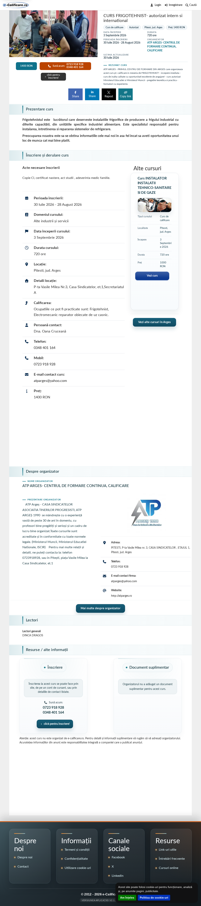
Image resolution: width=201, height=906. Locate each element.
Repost (109, 96)
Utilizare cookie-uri (78, 868)
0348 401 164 (44, 348)
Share (75, 96)
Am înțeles (127, 897)
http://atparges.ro (121, 595)
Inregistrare (175, 5)
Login (158, 5)
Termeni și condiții (77, 849)
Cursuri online (168, 868)
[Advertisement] (100, 434)
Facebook (118, 857)
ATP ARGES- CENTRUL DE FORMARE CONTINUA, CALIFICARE (163, 46)
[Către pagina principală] (16, 5)
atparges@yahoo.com (50, 381)
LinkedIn (117, 875)
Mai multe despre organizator (101, 608)
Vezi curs (152, 275)
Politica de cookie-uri (154, 897)
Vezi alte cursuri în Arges (154, 322)
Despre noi (24, 857)
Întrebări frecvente (172, 858)
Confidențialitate (76, 858)
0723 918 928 (44, 364)
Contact (23, 866)
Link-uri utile (167, 849)
